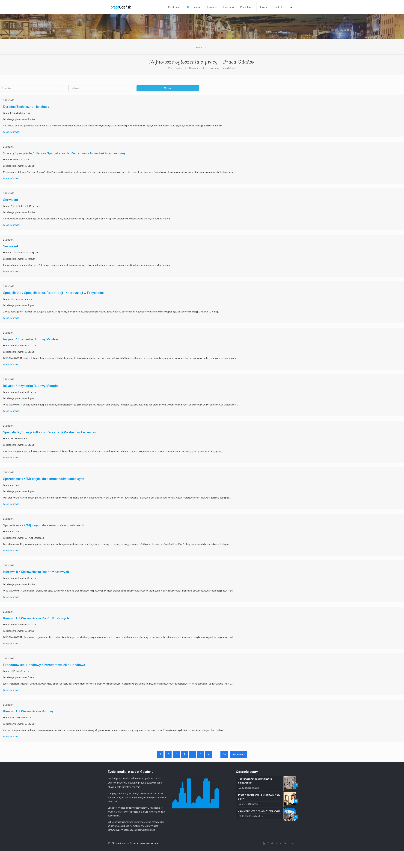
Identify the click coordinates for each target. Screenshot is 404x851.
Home (199, 47)
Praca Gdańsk (175, 68)
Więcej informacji (11, 132)
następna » (238, 754)
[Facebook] (268, 843)
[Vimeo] (276, 843)
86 (224, 754)
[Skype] (263, 843)
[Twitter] (272, 843)
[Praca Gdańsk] (121, 7)
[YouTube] (280, 843)
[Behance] (285, 843)
